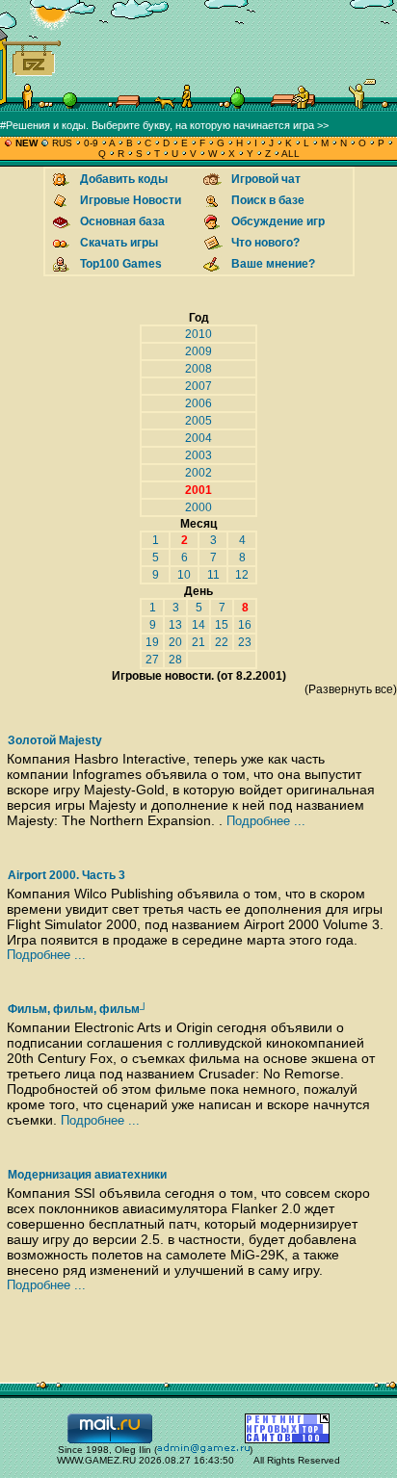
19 (152, 642)
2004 (198, 438)
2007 (198, 386)
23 (244, 642)
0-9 (91, 143)
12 (242, 575)
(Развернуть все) (350, 689)
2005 (198, 421)
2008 (198, 369)
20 (175, 642)
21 (198, 642)
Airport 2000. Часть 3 (66, 875)
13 (175, 625)
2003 (198, 455)
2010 (198, 334)
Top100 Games (121, 264)
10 (184, 575)
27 (152, 659)
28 (175, 659)
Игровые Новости (130, 200)
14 (198, 625)
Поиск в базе (267, 200)
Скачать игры (119, 242)
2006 (198, 403)
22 (221, 642)
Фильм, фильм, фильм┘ (78, 1009)
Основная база (122, 221)
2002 (198, 473)
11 (213, 575)
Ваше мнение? (273, 264)
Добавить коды (124, 179)
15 (221, 625)
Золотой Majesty (55, 740)
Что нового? (265, 242)
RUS (62, 143)
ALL (289, 153)
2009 (198, 351)
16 (244, 625)
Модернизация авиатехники (87, 1174)
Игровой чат (266, 179)
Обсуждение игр (278, 221)
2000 (198, 507)
